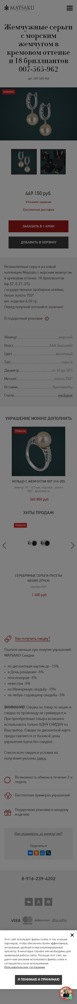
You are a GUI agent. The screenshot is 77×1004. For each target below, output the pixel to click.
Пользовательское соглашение (24, 967)
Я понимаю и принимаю (38, 979)
